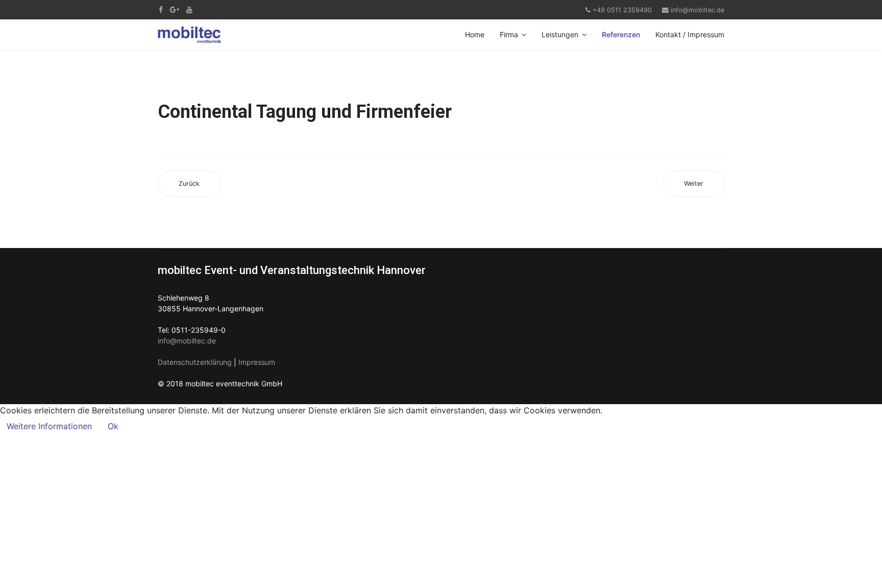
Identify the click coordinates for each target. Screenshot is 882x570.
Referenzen (621, 34)
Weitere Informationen (49, 426)
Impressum (256, 362)
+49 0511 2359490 (622, 10)
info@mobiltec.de (697, 10)
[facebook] (161, 9)
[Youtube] (189, 9)
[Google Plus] (174, 9)
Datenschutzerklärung (195, 362)
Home (474, 34)
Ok (113, 426)
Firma (509, 34)
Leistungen (560, 34)
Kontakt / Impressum (689, 34)
